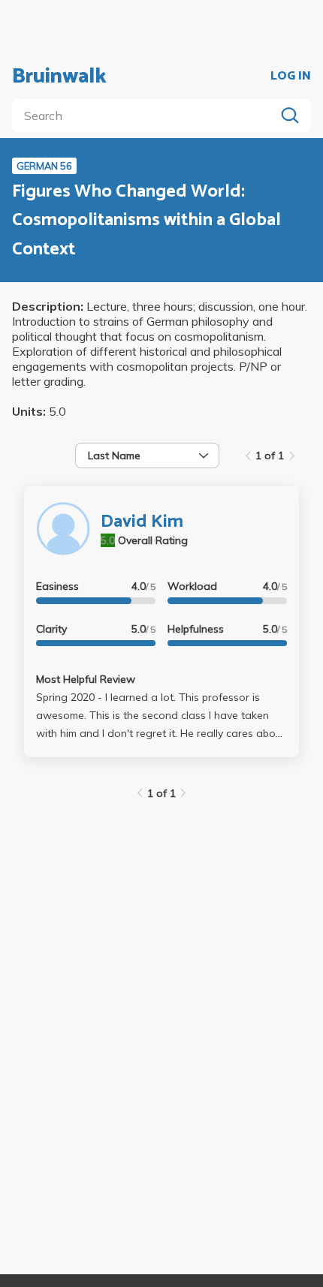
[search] (146, 115)
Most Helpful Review (85, 679)
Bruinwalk (59, 76)
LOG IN (290, 76)
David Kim (142, 522)
